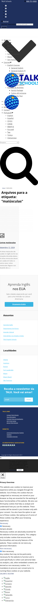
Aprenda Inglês (8, 325)
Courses (7, 62)
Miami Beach (7, 377)
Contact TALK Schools (13, 415)
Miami (9, 57)
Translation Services (12, 437)
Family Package (17, 90)
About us (7, 40)
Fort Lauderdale (13, 54)
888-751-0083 (31, 1)
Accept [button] (20, 470)
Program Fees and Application (15, 419)
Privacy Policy (13, 470)
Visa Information (11, 417)
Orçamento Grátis (19, 304)
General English (17, 68)
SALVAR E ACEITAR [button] (7, 574)
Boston (10, 51)
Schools (7, 43)
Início (3, 188)
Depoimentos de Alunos (11, 328)
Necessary (6, 526)
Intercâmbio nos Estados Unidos (13, 336)
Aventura (10, 48)
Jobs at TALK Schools (12, 423)
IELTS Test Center (11, 421)
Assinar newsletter (8, 24)
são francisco (7, 380)
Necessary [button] (4, 523)
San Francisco (12, 59)
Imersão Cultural (8, 332)
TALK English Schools (10, 339)
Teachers (9, 435)
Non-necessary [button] (6, 548)
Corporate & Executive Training (15, 433)
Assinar (6, 21)
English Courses (13, 65)
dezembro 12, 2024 (7, 247)
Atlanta (10, 46)
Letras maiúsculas (8, 242)
